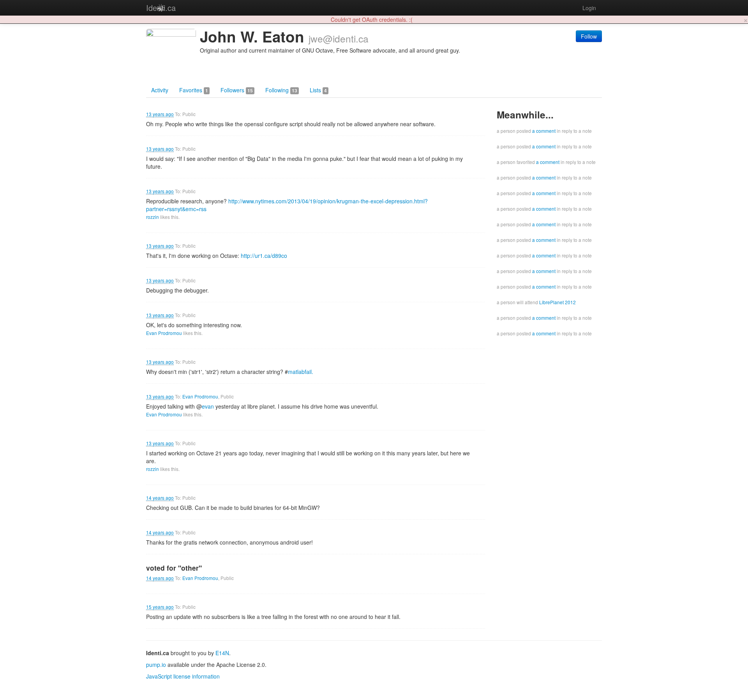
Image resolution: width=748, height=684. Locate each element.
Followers (237, 90)
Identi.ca (161, 7)
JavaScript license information (183, 676)
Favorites (193, 90)
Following (281, 90)
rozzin (152, 216)
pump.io (156, 664)
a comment (544, 130)
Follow (589, 36)
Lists (318, 90)
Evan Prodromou (164, 333)
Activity (159, 90)
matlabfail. (300, 371)
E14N (222, 653)
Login (589, 8)
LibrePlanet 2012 (557, 302)
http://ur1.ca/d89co (264, 255)
